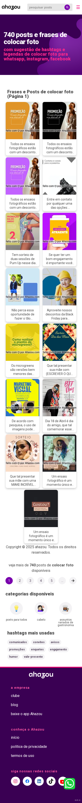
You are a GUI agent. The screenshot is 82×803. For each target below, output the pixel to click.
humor (13, 656)
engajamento (58, 649)
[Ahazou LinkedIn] (39, 781)
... (62, 580)
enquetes (37, 649)
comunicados (18, 642)
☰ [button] (78, 7)
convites (39, 642)
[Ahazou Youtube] (62, 781)
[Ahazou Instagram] (15, 781)
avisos (55, 642)
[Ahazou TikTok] (51, 781)
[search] (67, 7)
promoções (17, 649)
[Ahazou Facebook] (27, 781)
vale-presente (33, 656)
